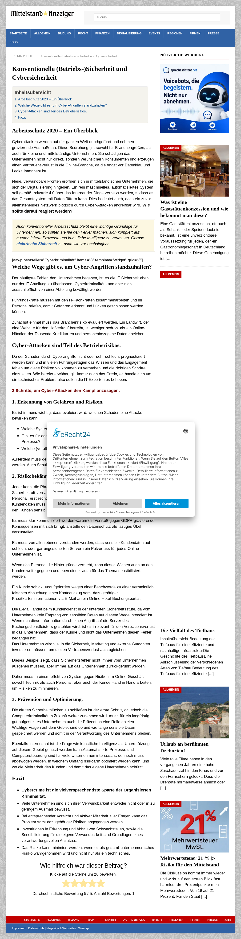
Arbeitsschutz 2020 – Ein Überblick (45, 99)
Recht (83, 33)
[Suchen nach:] (157, 17)
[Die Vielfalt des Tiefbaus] (194, 448)
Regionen (174, 33)
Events (154, 33)
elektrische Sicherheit (36, 244)
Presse (213, 33)
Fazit (22, 117)
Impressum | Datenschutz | (29, 928)
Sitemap (83, 928)
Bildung (64, 33)
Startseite (18, 33)
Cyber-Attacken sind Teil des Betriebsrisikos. (52, 111)
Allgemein (42, 33)
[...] (169, 258)
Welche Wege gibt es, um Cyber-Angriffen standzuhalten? (62, 105)
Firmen (195, 33)
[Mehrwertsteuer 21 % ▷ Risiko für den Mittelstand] (194, 827)
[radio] (66, 884)
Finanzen (102, 33)
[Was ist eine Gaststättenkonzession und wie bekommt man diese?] (194, 171)
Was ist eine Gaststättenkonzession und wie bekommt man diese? (194, 208)
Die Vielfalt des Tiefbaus (187, 630)
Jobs (14, 42)
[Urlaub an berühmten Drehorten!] (194, 712)
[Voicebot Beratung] (194, 130)
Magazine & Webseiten (61, 928)
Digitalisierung (129, 33)
